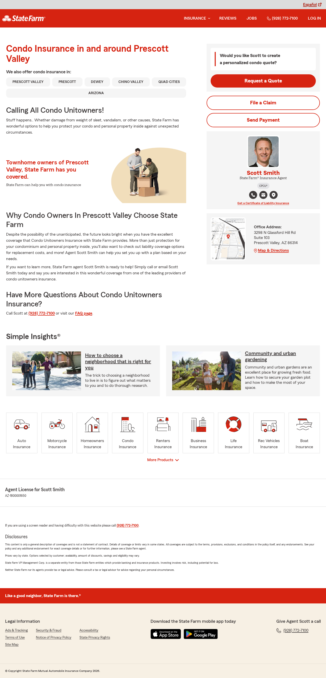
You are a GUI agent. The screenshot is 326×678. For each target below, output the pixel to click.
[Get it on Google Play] (201, 634)
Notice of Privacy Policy (53, 637)
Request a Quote (263, 80)
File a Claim (263, 102)
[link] (24, 18)
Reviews (227, 18)
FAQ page (83, 313)
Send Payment (263, 120)
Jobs (252, 18)
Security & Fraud (48, 630)
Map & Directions (273, 250)
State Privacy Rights (94, 637)
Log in (314, 18)
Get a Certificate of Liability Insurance (263, 203)
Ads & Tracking (16, 630)
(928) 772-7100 (285, 18)
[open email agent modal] (263, 195)
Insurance (195, 18)
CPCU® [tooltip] (263, 185)
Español (310, 5)
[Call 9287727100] (253, 195)
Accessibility (88, 630)
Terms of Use (15, 637)
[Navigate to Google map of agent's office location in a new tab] (273, 195)
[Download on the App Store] (166, 634)
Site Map (12, 644)
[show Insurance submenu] (208, 18)
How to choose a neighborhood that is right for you (118, 361)
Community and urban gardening (270, 356)
